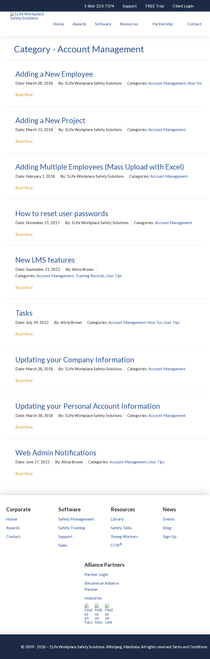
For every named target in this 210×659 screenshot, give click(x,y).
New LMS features (45, 259)
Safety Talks (121, 527)
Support (65, 536)
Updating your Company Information (74, 359)
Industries (93, 597)
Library (117, 518)
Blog (167, 527)
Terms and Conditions (190, 646)
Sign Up (169, 536)
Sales (62, 545)
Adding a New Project (50, 120)
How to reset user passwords (61, 213)
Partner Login (96, 574)
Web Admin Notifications (55, 452)
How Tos (194, 83)
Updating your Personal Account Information (87, 406)
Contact (13, 536)
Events (169, 518)
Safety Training (71, 527)
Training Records (89, 275)
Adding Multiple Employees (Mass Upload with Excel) (99, 166)
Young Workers (124, 536)
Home (11, 518)
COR (116, 545)
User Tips (114, 275)
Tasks (24, 312)
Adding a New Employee (54, 73)
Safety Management (76, 518)
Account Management (167, 83)
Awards (13, 527)
